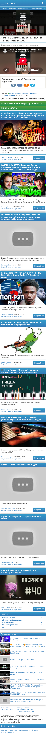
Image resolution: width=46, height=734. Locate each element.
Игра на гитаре (7, 622)
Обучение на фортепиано (12, 620)
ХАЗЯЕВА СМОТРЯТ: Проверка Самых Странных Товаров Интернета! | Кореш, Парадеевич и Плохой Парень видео (21, 167)
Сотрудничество (23, 708)
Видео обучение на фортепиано (11, 159)
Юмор (4, 627)
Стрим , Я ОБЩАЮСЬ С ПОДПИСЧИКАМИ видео (21, 517)
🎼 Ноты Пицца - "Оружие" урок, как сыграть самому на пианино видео (19, 371)
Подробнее (39, 158)
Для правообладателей (25, 711)
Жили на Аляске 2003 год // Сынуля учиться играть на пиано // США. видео (21, 418)
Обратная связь (7, 709)
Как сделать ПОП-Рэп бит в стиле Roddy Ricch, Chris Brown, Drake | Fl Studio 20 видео (21, 275)
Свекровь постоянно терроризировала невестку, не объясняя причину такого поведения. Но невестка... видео (20, 216)
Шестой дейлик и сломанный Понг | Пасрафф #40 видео (19, 571)
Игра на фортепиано (10, 625)
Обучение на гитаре (9, 618)
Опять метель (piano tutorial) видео (19, 464)
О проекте (5, 708)
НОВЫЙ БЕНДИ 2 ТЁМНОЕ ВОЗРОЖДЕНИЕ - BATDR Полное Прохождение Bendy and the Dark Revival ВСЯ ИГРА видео (22, 115)
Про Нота (10, 3)
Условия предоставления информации (15, 730)
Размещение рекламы (25, 709)
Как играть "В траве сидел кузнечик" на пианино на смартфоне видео (21, 323)
